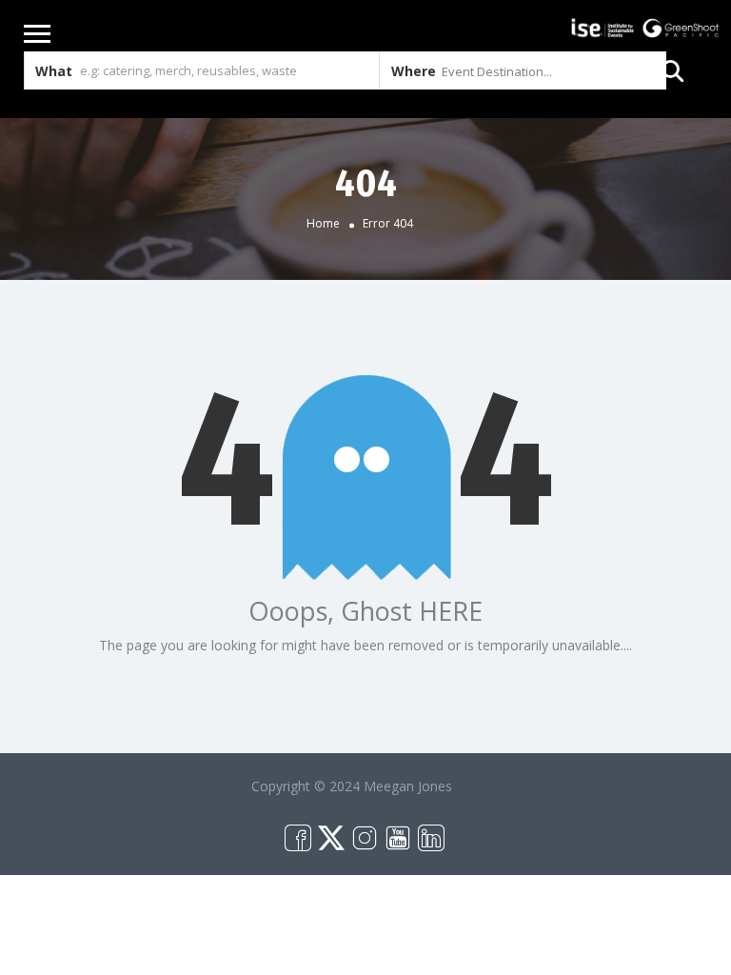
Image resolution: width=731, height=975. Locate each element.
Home (323, 223)
